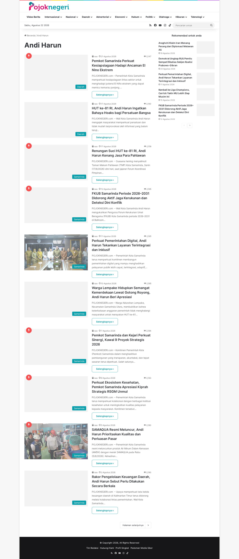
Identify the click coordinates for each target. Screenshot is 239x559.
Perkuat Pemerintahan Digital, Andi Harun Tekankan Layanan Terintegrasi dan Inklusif (121, 245)
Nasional (71, 16)
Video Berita (33, 16)
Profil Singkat (122, 548)
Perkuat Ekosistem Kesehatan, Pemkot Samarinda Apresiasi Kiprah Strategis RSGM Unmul (120, 386)
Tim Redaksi (92, 548)
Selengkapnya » (105, 94)
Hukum (135, 16)
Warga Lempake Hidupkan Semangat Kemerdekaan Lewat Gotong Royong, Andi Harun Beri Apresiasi (121, 292)
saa (96, 56)
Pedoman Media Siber (142, 548)
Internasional (52, 16)
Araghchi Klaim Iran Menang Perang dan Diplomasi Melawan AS (176, 46)
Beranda (30, 35)
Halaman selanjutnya (133, 525)
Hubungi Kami (107, 548)
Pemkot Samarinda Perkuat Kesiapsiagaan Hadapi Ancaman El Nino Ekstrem (118, 65)
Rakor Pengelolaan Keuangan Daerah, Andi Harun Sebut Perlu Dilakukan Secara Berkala (121, 481)
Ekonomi (120, 16)
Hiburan (180, 16)
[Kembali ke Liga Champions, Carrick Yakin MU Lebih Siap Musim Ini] (206, 94)
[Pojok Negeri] (48, 6)
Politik (149, 16)
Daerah (86, 16)
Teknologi (196, 16)
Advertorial (102, 16)
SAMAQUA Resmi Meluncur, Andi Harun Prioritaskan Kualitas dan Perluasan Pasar (117, 434)
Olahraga (164, 16)
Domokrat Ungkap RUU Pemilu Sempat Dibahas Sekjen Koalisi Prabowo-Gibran (175, 62)
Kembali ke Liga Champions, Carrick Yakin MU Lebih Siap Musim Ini (174, 93)
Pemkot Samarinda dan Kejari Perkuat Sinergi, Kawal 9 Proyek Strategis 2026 (121, 339)
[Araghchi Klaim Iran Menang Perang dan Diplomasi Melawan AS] (206, 47)
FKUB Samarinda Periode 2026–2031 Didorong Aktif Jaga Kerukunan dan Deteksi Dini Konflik (120, 198)
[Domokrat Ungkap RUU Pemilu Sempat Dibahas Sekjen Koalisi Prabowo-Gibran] (206, 63)
